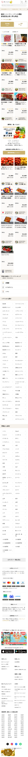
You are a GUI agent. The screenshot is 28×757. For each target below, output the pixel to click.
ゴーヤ (17, 512)
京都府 (9, 727)
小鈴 (4, 374)
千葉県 (22, 719)
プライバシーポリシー (6, 696)
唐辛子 (4, 474)
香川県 (3, 733)
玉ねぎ (17, 431)
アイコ (4, 321)
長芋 (16, 498)
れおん (17, 408)
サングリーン (6, 381)
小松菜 (4, 505)
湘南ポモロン (6, 394)
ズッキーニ (18, 474)
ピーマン (17, 477)
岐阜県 (3, 725)
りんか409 (18, 307)
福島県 (15, 717)
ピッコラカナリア (7, 387)
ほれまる (17, 401)
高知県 (15, 733)
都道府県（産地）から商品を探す (10, 712)
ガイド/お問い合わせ (6, 689)
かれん (4, 353)
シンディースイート (7, 338)
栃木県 (3, 719)
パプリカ (5, 486)
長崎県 (9, 735)
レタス (17, 452)
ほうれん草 (5, 482)
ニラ (4, 512)
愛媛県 (9, 733)
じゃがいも (18, 434)
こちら (18, 573)
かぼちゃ (17, 456)
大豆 (16, 445)
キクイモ (5, 459)
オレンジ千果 (6, 342)
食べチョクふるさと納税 (20, 687)
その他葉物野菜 (6, 543)
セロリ (17, 516)
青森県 (9, 715)
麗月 (16, 357)
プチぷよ (5, 325)
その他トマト (6, 371)
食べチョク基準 (5, 664)
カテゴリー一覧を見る (14, 559)
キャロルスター (19, 360)
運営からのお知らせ (6, 691)
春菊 (4, 523)
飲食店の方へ (4, 668)
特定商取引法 (4, 698)
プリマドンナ (6, 412)
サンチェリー (18, 364)
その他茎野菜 (18, 543)
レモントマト (6, 328)
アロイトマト (18, 415)
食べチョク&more (18, 702)
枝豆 (4, 445)
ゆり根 (4, 530)
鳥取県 (15, 729)
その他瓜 (17, 546)
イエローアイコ (19, 321)
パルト (4, 364)
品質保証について (5, 666)
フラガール (5, 367)
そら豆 (4, 470)
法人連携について (18, 677)
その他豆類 (5, 539)
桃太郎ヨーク (18, 346)
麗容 (16, 353)
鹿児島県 (10, 737)
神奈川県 (10, 721)
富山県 (22, 721)
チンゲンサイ (18, 527)
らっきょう (5, 502)
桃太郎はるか (6, 346)
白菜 (16, 509)
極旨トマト (5, 378)
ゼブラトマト (18, 314)
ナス (4, 456)
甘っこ (4, 397)
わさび (4, 534)
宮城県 (22, 715)
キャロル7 (5, 318)
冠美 (16, 412)
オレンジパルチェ (7, 401)
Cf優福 (17, 394)
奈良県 (3, 729)
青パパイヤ (18, 530)
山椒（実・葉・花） (19, 535)
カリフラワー (6, 527)
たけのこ (17, 459)
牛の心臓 (17, 390)
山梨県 (15, 723)
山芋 (4, 498)
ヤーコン (5, 509)
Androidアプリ (18, 707)
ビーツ (17, 463)
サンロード (18, 349)
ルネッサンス (6, 311)
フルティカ (5, 314)
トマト (4, 431)
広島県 (9, 731)
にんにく (5, 434)
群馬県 (9, 719)
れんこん (17, 470)
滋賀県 (3, 727)
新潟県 (15, 721)
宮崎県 (3, 737)
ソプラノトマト (19, 311)
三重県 (22, 725)
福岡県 (22, 733)
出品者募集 (17, 662)
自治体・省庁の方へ (19, 679)
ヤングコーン (18, 482)
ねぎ (16, 466)
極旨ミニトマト (19, 374)
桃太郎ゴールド (6, 307)
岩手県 (15, 715)
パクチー (17, 493)
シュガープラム (19, 332)
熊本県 (15, 735)
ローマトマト (18, 328)
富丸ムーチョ (18, 397)
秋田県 (3, 717)
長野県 (22, 723)
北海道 (3, 715)
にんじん (17, 442)
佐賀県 (3, 735)
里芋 (4, 463)
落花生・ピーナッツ (7, 478)
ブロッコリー (6, 489)
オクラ (17, 489)
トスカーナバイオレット (19, 382)
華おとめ (5, 415)
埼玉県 (15, 719)
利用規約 (3, 693)
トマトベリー (18, 318)
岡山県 (3, 731)
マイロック (5, 360)
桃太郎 (4, 303)
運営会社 (3, 687)
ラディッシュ (6, 520)
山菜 (16, 502)
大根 (4, 466)
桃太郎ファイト (6, 349)
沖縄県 (15, 737)
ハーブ (17, 449)
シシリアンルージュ (7, 333)
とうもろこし (6, 442)
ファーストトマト (19, 303)
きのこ (17, 438)
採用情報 (3, 706)
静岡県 (9, 725)
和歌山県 (10, 729)
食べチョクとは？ (5, 662)
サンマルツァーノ (19, 325)
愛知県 (15, 725)
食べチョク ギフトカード (20, 700)
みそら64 (17, 404)
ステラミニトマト (19, 419)
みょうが (17, 520)
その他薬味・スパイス (7, 550)
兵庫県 (22, 727)
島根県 (22, 729)
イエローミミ (18, 387)
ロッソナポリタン (19, 378)
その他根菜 (18, 539)
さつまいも (5, 438)
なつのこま (5, 404)
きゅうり (5, 452)
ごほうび (5, 357)
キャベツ (17, 486)
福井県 (9, 723)
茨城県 (22, 717)
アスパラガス (6, 449)
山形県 (9, 717)
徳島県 (22, 731)
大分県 (22, 735)
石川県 (3, 723)
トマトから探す (7, 19)
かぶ (16, 505)
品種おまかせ (18, 367)
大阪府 (15, 727)
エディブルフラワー (7, 494)
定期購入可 (15, 31)
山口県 (15, 731)
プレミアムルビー (7, 408)
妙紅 (4, 419)
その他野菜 (5, 546)
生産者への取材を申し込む (20, 669)
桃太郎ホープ (18, 342)
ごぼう (4, 516)
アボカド (17, 523)
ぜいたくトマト (19, 371)
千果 (16, 337)
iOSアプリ (17, 705)
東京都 (3, 721)
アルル (4, 390)
